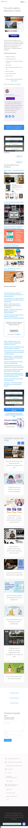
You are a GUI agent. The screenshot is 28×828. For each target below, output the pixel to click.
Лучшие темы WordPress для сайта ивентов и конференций (14, 300)
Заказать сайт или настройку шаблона (14, 409)
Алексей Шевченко (9, 94)
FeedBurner (17, 334)
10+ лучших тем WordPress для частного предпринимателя (13, 294)
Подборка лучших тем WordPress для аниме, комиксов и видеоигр (14, 489)
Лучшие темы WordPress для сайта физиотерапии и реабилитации (14, 621)
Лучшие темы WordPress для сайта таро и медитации (14, 677)
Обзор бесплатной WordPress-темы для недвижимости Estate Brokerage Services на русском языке (13, 375)
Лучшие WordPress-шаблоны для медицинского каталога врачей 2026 (14, 316)
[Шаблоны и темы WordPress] (4, 1)
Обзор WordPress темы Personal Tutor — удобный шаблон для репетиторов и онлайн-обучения (14, 352)
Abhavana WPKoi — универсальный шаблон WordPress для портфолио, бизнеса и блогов (13, 358)
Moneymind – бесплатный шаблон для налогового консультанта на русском (13, 384)
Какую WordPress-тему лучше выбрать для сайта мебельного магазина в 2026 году (12, 343)
